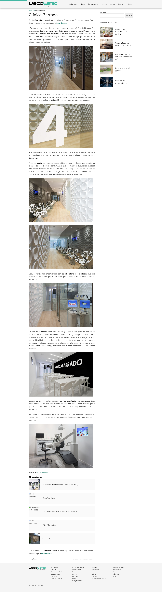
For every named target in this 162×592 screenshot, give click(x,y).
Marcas (94, 576)
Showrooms (116, 572)
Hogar (83, 4)
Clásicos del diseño (57, 572)
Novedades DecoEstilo (99, 578)
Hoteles (104, 4)
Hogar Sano (75, 576)
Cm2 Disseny (42, 472)
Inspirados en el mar (37, 559)
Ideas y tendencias (116, 4)
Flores (73, 572)
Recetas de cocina (118, 567)
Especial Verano (76, 569)
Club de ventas (55, 574)
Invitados (95, 572)
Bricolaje (53, 569)
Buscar (103, 12)
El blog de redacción (78, 567)
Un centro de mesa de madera (83, 559)
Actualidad (54, 567)
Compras (54, 576)
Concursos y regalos (57, 578)
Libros (94, 574)
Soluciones (73, 4)
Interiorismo (95, 569)
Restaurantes (93, 4)
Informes (95, 567)
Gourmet (74, 574)
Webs (114, 576)
